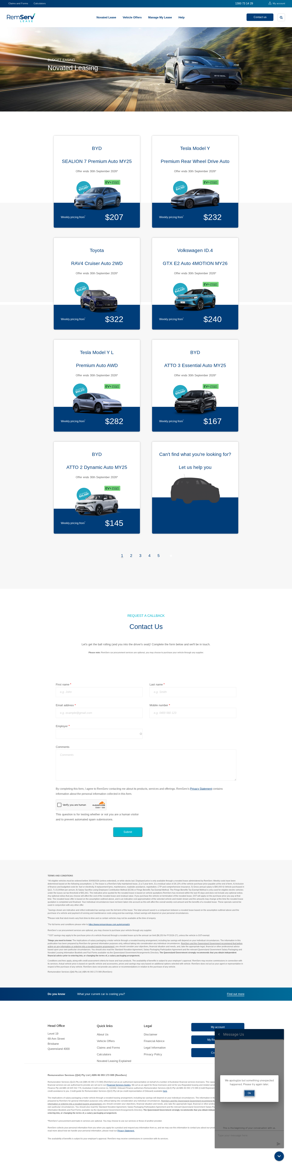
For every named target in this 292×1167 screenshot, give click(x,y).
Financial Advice (154, 1041)
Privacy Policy (153, 1054)
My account (279, 3)
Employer (62, 726)
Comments (62, 747)
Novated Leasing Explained (114, 1061)
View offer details (97, 180)
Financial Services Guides (119, 1085)
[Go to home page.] (21, 21)
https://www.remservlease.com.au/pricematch (109, 924)
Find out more (235, 994)
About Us (102, 1034)
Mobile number (159, 705)
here (165, 1091)
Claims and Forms (18, 3)
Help (181, 17)
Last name (156, 684)
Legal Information (155, 1047)
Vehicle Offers (132, 17)
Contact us (260, 17)
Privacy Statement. (126, 1131)
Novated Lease (106, 17)
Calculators (40, 3)
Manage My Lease (160, 17)
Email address (65, 705)
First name (62, 684)
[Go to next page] (171, 556)
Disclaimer (150, 1034)
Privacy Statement (201, 788)
